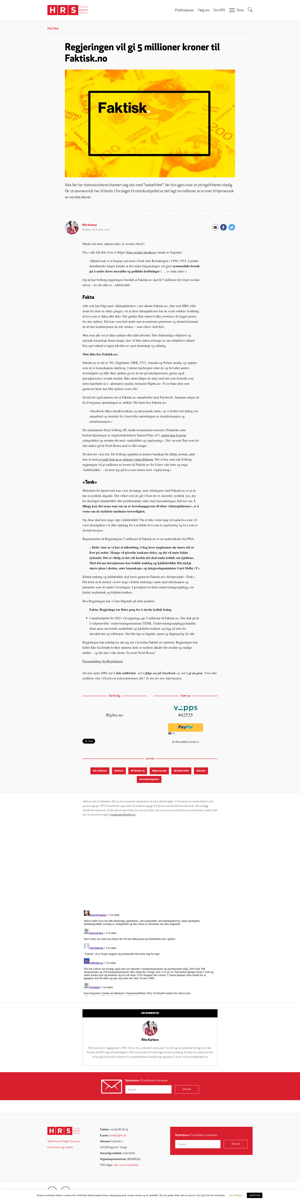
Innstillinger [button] (236, 1195)
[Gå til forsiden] (63, 1131)
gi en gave (195, 673)
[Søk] (250, 9)
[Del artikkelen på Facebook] (223, 227)
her (152, 678)
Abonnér (187, 1089)
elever (119, 770)
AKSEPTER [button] (254, 1195)
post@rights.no (117, 1135)
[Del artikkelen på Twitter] (231, 227)
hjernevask (160, 770)
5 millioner (101, 770)
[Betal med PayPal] (185, 727)
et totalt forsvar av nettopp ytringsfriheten (125, 459)
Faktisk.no (138, 770)
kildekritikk (182, 770)
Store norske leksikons (141, 252)
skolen (202, 770)
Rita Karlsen (89, 225)
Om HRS (219, 10)
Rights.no (114, 715)
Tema (240, 10)
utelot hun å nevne (174, 435)
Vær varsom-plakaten (126, 1165)
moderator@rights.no (122, 814)
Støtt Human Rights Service (63, 1141)
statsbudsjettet (150, 779)
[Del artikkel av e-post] (215, 227)
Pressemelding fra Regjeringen (102, 661)
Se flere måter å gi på (184, 741)
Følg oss (204, 10)
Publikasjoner (184, 10)
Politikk (53, 28)
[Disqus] (150, 863)
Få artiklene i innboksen (146, 1080)
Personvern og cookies (60, 1147)
